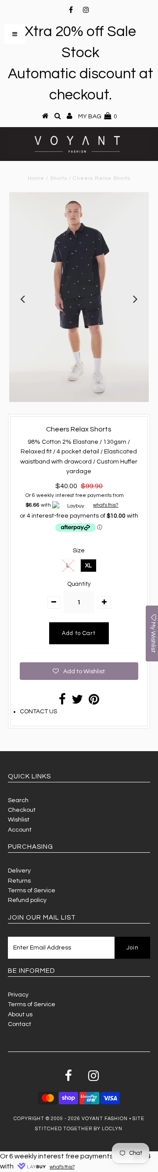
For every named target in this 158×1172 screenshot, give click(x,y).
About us (20, 1014)
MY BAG (97, 116)
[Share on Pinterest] (94, 702)
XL (88, 565)
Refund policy (27, 900)
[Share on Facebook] (62, 702)
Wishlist (18, 820)
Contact (19, 1024)
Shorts (58, 178)
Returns (19, 881)
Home (36, 178)
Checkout (22, 810)
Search (18, 800)
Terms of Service (31, 890)
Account (20, 830)
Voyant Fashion (105, 1118)
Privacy (18, 995)
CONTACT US (38, 711)
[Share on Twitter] (77, 702)
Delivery (19, 871)
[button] (79, 671)
